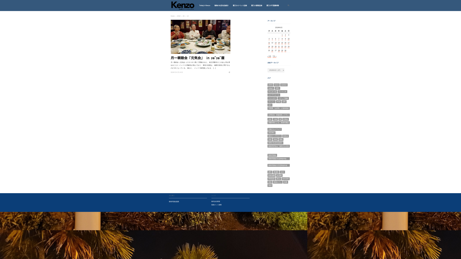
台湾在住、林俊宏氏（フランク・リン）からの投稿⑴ (278, 115)
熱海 (280, 139)
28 (279, 50)
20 (275, 46)
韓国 (270, 182)
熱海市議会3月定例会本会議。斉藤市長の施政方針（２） (277, 159)
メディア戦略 (283, 98)
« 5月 (269, 56)
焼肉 (275, 139)
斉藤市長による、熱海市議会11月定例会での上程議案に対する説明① (278, 123)
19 (272, 46)
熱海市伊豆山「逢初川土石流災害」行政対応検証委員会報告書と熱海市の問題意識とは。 (278, 146)
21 (279, 46)
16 (285, 43)
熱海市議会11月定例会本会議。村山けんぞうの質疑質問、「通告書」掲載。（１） (278, 165)
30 (285, 50)
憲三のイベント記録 (240, 5)
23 (285, 46)
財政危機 (271, 175)
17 (288, 43)
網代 (270, 172)
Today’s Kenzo (204, 5)
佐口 (270, 105)
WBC (277, 88)
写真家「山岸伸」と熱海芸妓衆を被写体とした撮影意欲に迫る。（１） (278, 108)
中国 (278, 102)
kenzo (277, 85)
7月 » (274, 56)
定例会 (285, 119)
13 (275, 43)
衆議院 (276, 172)
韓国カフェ (278, 182)
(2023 (270, 85)
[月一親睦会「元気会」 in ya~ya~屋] (200, 21)
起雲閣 (279, 175)
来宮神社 (271, 133)
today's (270, 88)
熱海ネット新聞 (216, 205)
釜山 (278, 179)
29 (282, 50)
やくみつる (272, 91)
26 (272, 50)
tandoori (284, 85)
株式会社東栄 (215, 201)
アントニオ (282, 91)
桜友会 (285, 136)
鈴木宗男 (285, 179)
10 (288, 39)
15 (282, 43)
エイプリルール (273, 95)
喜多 (270, 119)
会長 (284, 102)
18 (269, 46)
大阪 (275, 119)
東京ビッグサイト (274, 136)
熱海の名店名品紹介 (222, 5)
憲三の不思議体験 (273, 5)
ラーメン (271, 102)
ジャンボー (272, 98)
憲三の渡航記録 (256, 5)
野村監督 (271, 179)
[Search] (287, 5)
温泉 (270, 139)
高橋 (285, 182)
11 (269, 43)
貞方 (282, 172)
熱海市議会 (272, 155)
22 (282, 46)
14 (279, 43)
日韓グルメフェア (274, 129)
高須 (270, 185)
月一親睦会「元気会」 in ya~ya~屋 (197, 57)
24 (288, 46)
